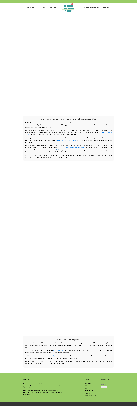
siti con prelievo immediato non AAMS (72, 147)
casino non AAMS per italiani (66, 140)
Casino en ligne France (53, 356)
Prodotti (107, 7)
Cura (43, 7)
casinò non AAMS (54, 150)
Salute (53, 7)
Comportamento (91, 7)
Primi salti (31, 7)
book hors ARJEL (58, 350)
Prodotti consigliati (91, 395)
